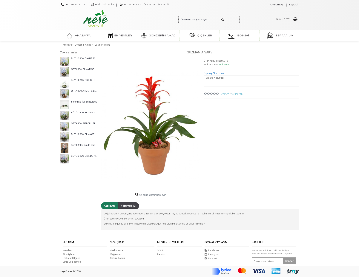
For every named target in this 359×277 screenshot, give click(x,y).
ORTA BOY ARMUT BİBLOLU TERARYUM (84, 91)
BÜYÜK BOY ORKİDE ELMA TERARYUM (84, 80)
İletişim (161, 254)
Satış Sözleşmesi (72, 261)
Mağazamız (116, 254)
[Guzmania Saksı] (150, 125)
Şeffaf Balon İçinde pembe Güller (84, 145)
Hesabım (67, 250)
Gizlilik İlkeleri (117, 258)
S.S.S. (160, 250)
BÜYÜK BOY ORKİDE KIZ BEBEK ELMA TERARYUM (84, 156)
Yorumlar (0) (128, 205)
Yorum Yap (237, 93)
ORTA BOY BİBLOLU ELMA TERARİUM (84, 123)
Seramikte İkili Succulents (84, 101)
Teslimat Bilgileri (71, 258)
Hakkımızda (116, 250)
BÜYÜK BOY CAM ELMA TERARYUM (84, 58)
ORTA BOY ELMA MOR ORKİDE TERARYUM (84, 69)
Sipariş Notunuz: (214, 73)
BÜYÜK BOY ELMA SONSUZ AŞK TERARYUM (84, 112)
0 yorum (225, 93)
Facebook (213, 250)
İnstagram (213, 254)
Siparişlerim (69, 254)
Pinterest (212, 258)
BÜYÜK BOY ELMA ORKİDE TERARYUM (84, 134)
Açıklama (109, 205)
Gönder (289, 261)
